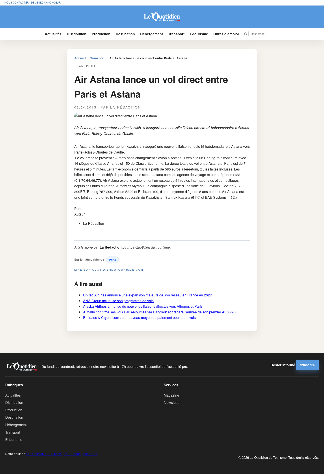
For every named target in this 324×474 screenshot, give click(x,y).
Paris (112, 260)
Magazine (171, 395)
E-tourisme (199, 33)
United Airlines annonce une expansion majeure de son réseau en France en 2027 (147, 295)
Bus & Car (90, 454)
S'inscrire (307, 365)
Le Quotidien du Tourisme (44, 454)
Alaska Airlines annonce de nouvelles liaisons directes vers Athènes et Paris (143, 306)
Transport (176, 33)
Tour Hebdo (72, 454)
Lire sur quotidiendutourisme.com (108, 269)
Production (101, 33)
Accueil (80, 58)
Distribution (76, 33)
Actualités (53, 33)
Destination (125, 33)
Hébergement (151, 33)
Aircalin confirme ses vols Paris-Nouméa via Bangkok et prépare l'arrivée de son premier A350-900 (160, 312)
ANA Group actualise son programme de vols (118, 300)
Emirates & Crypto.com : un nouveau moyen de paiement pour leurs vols (139, 317)
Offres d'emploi (226, 33)
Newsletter (172, 402)
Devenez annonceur (46, 2)
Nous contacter (16, 2)
